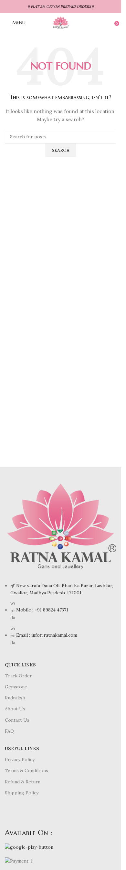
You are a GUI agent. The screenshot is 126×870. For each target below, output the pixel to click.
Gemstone (16, 687)
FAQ (9, 731)
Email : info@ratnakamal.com (46, 635)
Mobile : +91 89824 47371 (42, 610)
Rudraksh (15, 698)
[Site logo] (60, 22)
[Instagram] (48, 813)
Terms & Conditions (26, 770)
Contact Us (17, 720)
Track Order (18, 676)
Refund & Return (22, 782)
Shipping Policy (21, 793)
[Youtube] (30, 813)
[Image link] (60, 526)
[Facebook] (13, 813)
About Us (15, 709)
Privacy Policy (20, 759)
